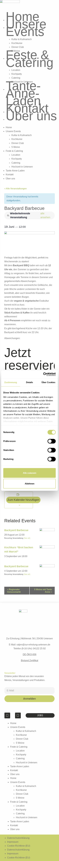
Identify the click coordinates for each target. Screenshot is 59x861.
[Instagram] (18, 715)
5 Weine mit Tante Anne (43, 590)
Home (22, 16)
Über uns (31, 116)
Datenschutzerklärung (18, 838)
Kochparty (16, 74)
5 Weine (15, 147)
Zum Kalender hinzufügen (23, 499)
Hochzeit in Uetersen (22, 166)
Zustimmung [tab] (10, 382)
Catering (15, 78)
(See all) (27, 538)
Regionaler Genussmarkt (14, 590)
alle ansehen (45, 215)
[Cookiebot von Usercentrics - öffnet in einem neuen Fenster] (43, 374)
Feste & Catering (29, 59)
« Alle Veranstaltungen (15, 188)
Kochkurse (16, 43)
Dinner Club (17, 47)
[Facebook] (7, 715)
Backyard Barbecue (16, 530)
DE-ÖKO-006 (29, 654)
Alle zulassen (29, 473)
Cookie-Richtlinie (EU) (18, 846)
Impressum (12, 842)
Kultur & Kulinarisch (21, 39)
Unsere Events (26, 28)
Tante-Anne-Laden (23, 93)
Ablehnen (29, 483)
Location (15, 70)
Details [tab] (29, 382)
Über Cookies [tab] (48, 382)
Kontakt (27, 108)
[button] (29, 123)
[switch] (52, 441)
